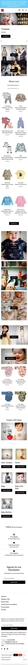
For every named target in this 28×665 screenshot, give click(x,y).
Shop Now (10, 358)
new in (14, 337)
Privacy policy (5, 607)
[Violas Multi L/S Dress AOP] (7, 174)
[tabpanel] (14, 25)
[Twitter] (4, 649)
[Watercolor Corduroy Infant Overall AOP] (21, 123)
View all (14, 223)
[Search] (23, 10)
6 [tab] (17, 443)
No (20, 654)
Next (27, 41)
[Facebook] (1, 649)
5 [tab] (15, 443)
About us (3, 596)
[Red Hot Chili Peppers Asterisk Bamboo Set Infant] (7, 148)
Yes (16, 654)
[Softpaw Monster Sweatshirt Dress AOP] (21, 201)
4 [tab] (15, 38)
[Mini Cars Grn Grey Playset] (7, 98)
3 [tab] (14, 38)
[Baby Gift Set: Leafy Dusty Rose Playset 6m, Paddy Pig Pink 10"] (7, 123)
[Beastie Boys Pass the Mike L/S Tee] (7, 201)
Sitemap (3, 609)
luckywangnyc (18, 527)
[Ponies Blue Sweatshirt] (21, 148)
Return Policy (5, 601)
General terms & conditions (9, 604)
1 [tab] (12, 38)
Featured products (13, 85)
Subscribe (14, 582)
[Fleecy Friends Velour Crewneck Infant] (21, 98)
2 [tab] (13, 38)
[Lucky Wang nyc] (2, 615)
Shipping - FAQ (5, 599)
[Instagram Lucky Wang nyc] (7, 649)
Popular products (13, 88)
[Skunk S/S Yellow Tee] (21, 174)
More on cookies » (24, 658)
